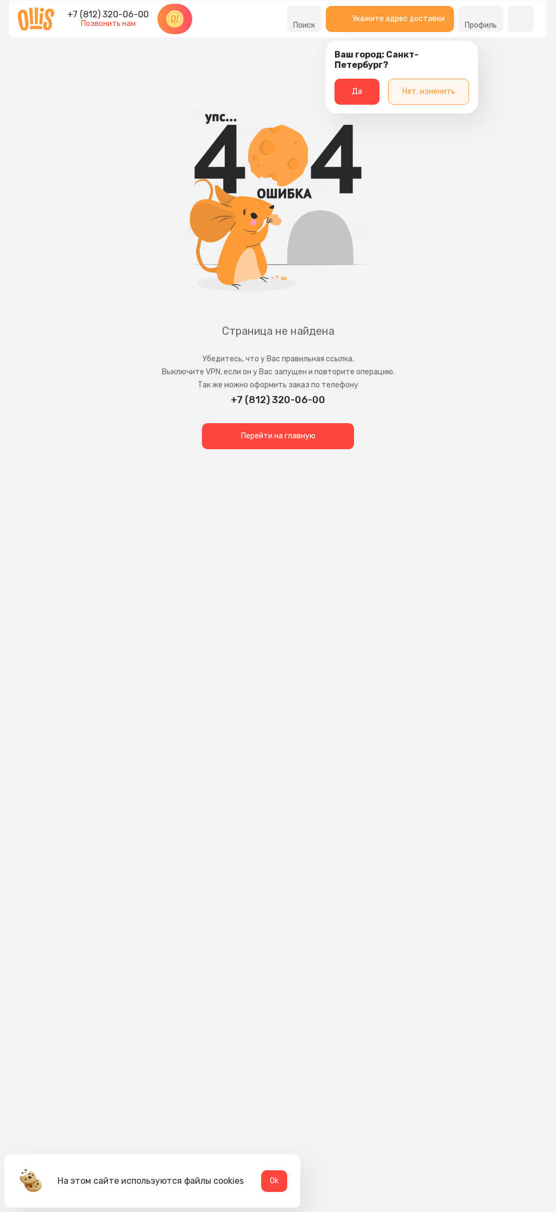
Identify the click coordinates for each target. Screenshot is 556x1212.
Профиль (481, 25)
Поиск (304, 25)
